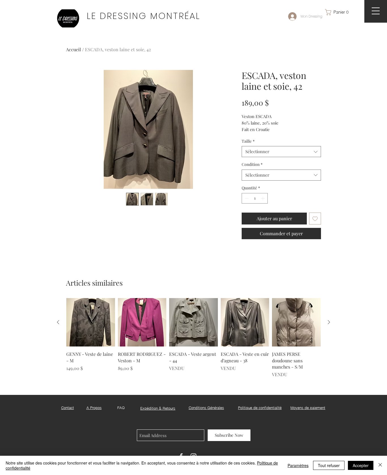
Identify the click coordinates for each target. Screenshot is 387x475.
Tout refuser (329, 465)
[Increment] (263, 198)
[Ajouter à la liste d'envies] (315, 218)
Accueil (73, 49)
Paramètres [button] (298, 465)
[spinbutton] (255, 198)
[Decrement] (246, 198)
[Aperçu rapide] (90, 322)
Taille (248, 141)
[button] (339, 12)
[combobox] (281, 151)
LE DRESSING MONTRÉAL (143, 16)
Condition (252, 164)
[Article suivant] (329, 322)
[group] (193, 338)
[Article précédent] (58, 322)
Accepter (361, 465)
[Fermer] (380, 465)
